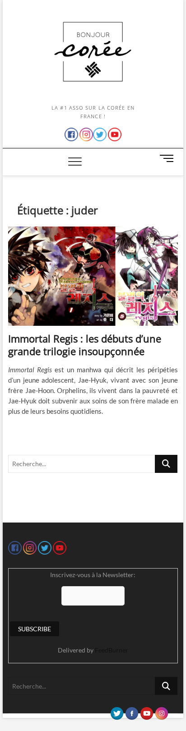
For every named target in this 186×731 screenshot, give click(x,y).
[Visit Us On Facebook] (131, 711)
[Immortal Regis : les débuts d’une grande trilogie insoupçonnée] (93, 276)
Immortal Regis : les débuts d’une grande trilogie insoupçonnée (84, 345)
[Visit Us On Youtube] (146, 711)
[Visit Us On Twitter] (116, 711)
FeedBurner (111, 650)
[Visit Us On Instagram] (161, 711)
